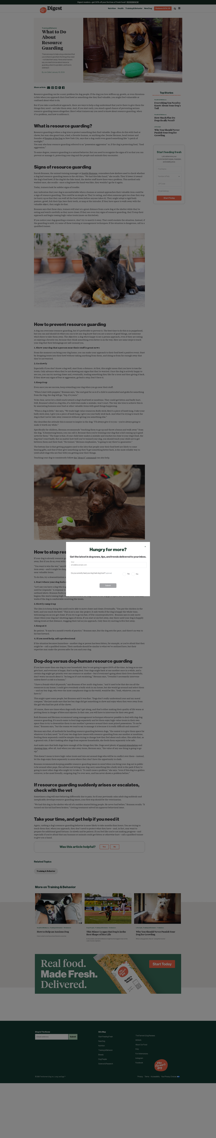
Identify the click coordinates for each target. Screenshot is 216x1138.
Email (72, 562)
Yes (128, 574)
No (137, 574)
